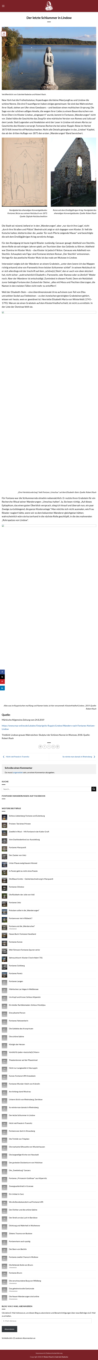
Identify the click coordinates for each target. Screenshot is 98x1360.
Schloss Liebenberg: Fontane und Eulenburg (27, 816)
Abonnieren (9, 1329)
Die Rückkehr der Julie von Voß (22, 894)
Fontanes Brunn (15, 1273)
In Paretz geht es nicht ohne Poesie (23, 871)
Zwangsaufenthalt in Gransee (21, 1186)
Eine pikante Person (17, 1013)
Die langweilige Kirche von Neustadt (24, 1154)
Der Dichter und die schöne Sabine (23, 1210)
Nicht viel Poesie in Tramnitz (17, 756)
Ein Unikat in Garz (16, 1194)
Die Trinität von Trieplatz (19, 1139)
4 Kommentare (17, 1299)
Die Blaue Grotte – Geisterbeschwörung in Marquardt (31, 879)
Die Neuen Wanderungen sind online (24, 1296)
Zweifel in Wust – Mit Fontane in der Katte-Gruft (29, 831)
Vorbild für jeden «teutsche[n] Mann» (24, 1052)
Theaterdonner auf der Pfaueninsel (23, 1060)
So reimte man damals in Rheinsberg (77, 756)
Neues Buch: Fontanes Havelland (22, 934)
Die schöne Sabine (16, 1036)
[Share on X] (2, 676)
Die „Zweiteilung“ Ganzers (20, 1170)
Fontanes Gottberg (17, 965)
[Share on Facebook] (2, 672)
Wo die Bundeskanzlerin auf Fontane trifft (26, 1202)
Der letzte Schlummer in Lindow (22, 1115)
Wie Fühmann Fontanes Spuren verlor (24, 950)
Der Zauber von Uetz (17, 855)
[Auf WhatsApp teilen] (40, 747)
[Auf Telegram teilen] (58, 747)
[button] (3, 6)
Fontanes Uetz (15, 902)
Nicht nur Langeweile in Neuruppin (23, 1068)
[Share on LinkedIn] (2, 688)
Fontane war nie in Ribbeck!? (20, 918)
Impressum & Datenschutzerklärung (49, 1353)
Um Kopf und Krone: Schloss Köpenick (25, 997)
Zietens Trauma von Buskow (20, 1233)
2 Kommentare (17, 1291)
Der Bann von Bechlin (18, 1249)
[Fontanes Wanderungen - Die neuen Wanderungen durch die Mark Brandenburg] (49, 6)
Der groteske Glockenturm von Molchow (25, 1162)
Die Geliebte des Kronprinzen (21, 1028)
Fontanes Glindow (16, 887)
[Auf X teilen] (49, 747)
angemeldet (18, 772)
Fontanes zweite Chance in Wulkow (23, 1257)
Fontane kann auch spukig (19, 1241)
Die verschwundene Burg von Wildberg (25, 1281)
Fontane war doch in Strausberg (22, 1131)
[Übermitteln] (93, 789)
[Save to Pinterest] (2, 681)
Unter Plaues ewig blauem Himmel (23, 863)
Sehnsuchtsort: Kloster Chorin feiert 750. (26, 957)
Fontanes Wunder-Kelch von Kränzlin (24, 1084)
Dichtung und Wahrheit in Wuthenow (24, 1225)
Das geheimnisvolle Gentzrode (21, 1288)
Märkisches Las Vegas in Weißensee (23, 989)
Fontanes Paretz (15, 973)
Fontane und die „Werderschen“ (22, 926)
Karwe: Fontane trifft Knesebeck (22, 1076)
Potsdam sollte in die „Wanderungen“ (24, 910)
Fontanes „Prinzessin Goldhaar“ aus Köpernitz (28, 1178)
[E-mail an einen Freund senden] (53, 747)
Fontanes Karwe (15, 942)
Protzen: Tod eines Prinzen (20, 823)
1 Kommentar (17, 929)
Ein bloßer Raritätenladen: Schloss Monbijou (27, 1005)
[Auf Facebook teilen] (45, 747)
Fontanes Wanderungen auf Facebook (23, 796)
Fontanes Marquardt (17, 847)
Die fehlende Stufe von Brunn (21, 1265)
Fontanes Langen (16, 981)
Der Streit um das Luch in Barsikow (23, 1217)
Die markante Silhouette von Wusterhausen (27, 1147)
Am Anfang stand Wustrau (20, 1091)
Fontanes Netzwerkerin (18, 1020)
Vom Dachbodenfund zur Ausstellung (24, 839)
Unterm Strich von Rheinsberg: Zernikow (25, 1099)
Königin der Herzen (17, 1044)
